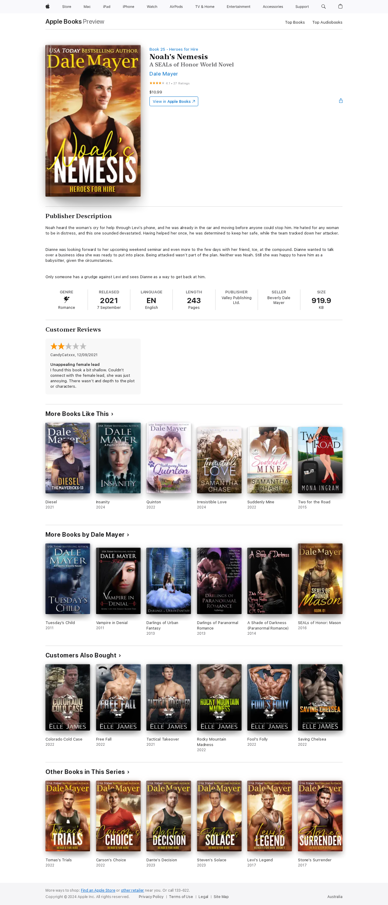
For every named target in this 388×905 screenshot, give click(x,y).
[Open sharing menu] (341, 101)
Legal (203, 897)
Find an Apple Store (98, 890)
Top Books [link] (295, 22)
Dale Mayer (163, 73)
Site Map (221, 897)
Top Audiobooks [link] (327, 22)
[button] (323, 6)
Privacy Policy (151, 897)
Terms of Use (181, 897)
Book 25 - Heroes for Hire (173, 49)
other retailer (132, 890)
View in (172, 101)
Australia (335, 897)
